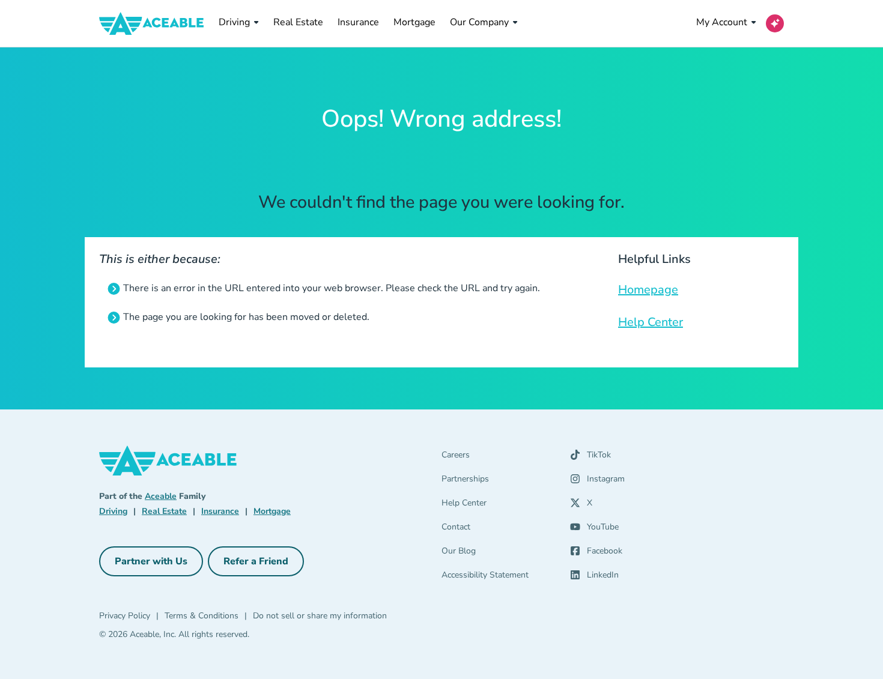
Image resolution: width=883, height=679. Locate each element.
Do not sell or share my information (320, 615)
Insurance (358, 22)
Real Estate (298, 22)
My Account (721, 22)
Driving (234, 22)
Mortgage (414, 22)
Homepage (648, 290)
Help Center (650, 322)
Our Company (479, 22)
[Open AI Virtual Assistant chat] (775, 23)
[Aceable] (151, 23)
